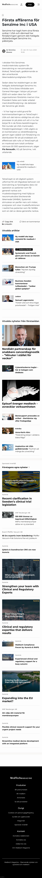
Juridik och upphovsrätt (21, 817)
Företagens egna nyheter (15, 467)
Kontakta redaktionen (21, 836)
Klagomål (21, 821)
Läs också (20, 161)
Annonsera (21, 798)
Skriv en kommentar (31, 222)
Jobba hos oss (21, 844)
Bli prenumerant (21, 790)
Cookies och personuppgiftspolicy (21, 813)
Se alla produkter (21, 802)
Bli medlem (21, 794)
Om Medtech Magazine (21, 848)
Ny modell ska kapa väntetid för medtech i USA (26, 167)
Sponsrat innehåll (21, 825)
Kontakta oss (21, 840)
